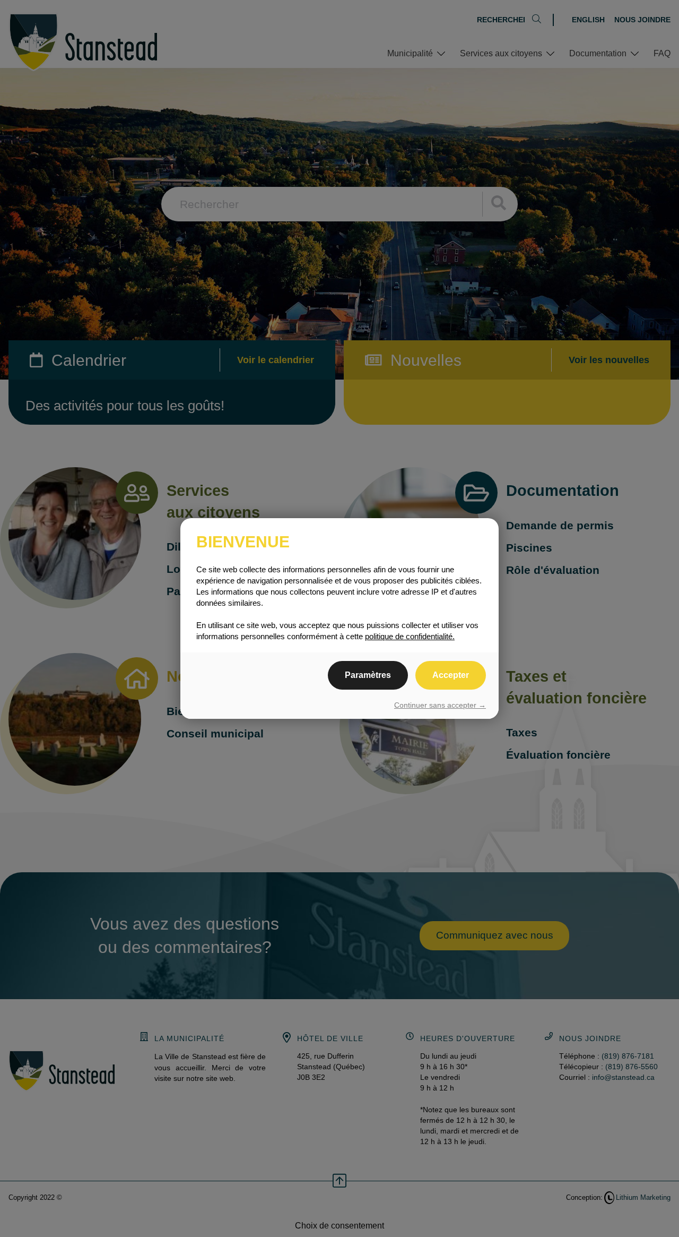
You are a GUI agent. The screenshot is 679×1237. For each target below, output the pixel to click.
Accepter (450, 675)
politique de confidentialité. (410, 636)
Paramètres (368, 675)
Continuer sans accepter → (440, 705)
